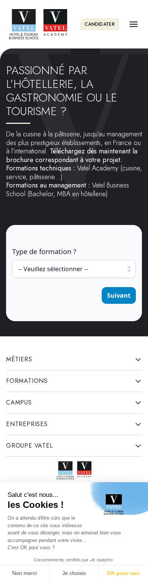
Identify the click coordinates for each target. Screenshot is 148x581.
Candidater (100, 24)
